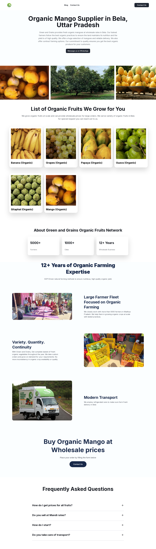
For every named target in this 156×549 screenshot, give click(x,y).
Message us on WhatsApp (78, 51)
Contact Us (141, 5)
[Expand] (122, 505)
